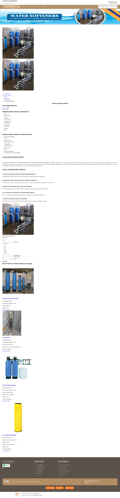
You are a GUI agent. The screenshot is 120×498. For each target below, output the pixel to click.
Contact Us (44, 6)
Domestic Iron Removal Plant (10, 298)
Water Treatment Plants (64, 464)
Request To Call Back (6, 95)
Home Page (24, 6)
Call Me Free (70, 488)
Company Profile (34, 6)
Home (5, 96)
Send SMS (60, 488)
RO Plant (61, 475)
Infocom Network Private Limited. (36, 495)
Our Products (10, 6)
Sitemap (39, 473)
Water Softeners (7, 99)
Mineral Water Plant (63, 468)
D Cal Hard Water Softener (9, 435)
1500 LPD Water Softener (9, 385)
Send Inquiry (7, 93)
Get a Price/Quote (6, 107)
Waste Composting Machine (65, 471)
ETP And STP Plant (63, 466)
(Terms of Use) (36, 493)
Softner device (6, 337)
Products (6, 98)
